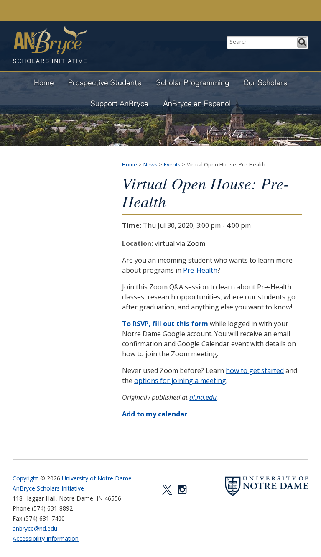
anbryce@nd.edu (35, 528)
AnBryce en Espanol (197, 103)
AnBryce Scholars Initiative (50, 44)
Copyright (25, 478)
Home (44, 82)
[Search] (302, 42)
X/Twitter (167, 490)
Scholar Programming (192, 82)
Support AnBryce (119, 103)
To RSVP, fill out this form (165, 323)
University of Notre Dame (97, 478)
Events (172, 164)
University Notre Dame (75, 10)
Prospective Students (104, 82)
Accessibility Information (46, 538)
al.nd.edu (203, 397)
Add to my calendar (154, 414)
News (150, 164)
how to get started (255, 370)
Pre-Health (200, 270)
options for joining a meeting (180, 380)
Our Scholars (265, 82)
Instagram (182, 490)
